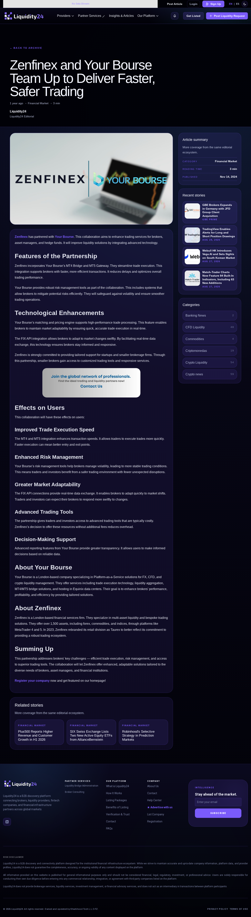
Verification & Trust (118, 814)
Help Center (154, 800)
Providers (63, 15)
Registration (154, 821)
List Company (155, 814)
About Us (153, 786)
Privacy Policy (217, 909)
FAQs (109, 828)
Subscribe (218, 813)
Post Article (174, 3)
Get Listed (193, 15)
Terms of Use (239, 909)
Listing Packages (116, 800)
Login (193, 3)
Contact (111, 821)
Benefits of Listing (117, 807)
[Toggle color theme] (245, 4)
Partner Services (89, 15)
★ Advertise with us (160, 807)
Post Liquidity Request (229, 15)
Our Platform (146, 15)
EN (230, 4)
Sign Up (215, 3)
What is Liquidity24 (117, 786)
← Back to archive (26, 48)
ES (237, 4)
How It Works (114, 793)
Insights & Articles (121, 15)
